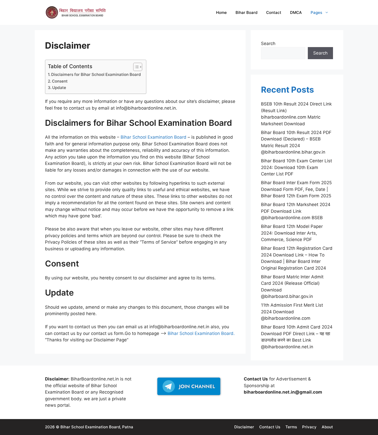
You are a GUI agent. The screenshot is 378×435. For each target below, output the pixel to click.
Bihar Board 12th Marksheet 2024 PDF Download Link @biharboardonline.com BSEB (295, 211)
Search (268, 43)
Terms (291, 426)
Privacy (309, 426)
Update (59, 87)
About (327, 426)
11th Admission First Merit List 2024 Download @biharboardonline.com (292, 312)
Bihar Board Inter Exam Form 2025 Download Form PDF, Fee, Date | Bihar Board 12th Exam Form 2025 (296, 189)
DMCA (296, 12)
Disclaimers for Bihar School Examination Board (96, 74)
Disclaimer (244, 426)
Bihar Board (246, 12)
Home (221, 12)
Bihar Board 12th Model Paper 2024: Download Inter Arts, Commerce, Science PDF (292, 233)
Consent (60, 81)
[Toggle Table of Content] (135, 67)
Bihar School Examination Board (153, 137)
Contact (273, 12)
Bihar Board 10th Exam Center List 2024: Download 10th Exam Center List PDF (296, 167)
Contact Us (269, 426)
